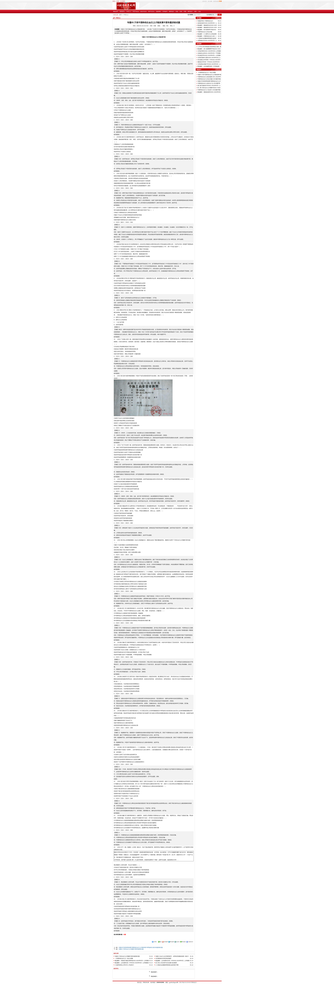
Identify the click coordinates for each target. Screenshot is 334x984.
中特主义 (128, 11)
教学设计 (190, 11)
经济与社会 (136, 11)
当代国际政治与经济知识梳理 (163, 958)
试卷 (181, 11)
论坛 (199, 11)
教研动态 (171, 11)
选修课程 (158, 11)
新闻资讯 (122, 11)
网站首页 (115, 11)
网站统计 (194, 982)
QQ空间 (178, 941)
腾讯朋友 (184, 941)
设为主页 (204, 1)
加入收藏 (210, 1)
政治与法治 (143, 11)
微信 (161, 941)
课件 (195, 11)
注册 (117, 1)
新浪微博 (166, 941)
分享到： (155, 941)
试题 (177, 11)
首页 (120, 14)
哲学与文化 (151, 11)
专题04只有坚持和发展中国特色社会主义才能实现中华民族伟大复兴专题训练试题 (141, 947)
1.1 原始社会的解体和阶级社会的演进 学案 (166, 965)
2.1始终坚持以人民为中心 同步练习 (124, 965)
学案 (185, 11)
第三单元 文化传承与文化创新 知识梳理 (166, 962)
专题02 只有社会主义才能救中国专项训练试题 (131, 949)
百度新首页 (190, 941)
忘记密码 (122, 1)
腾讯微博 (172, 941)
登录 (114, 1)
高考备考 (164, 11)
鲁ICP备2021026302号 (185, 982)
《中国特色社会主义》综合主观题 (124, 958)
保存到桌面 (215, 1)
